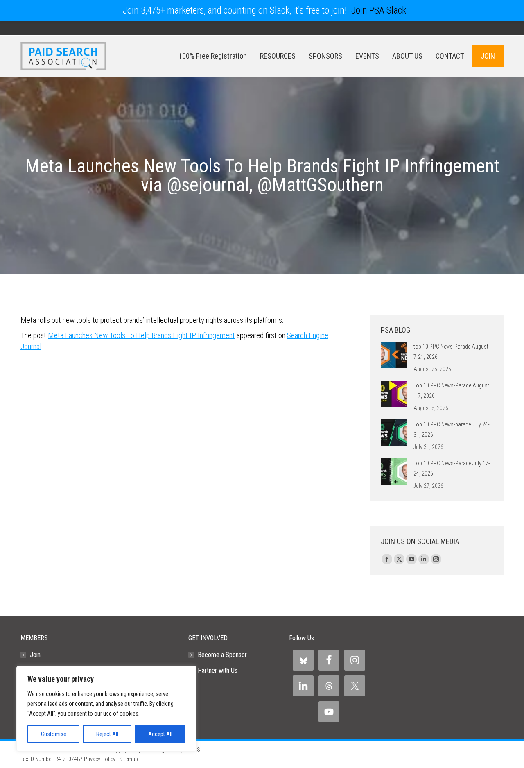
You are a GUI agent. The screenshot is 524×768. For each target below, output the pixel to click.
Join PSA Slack (378, 10)
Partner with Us (217, 670)
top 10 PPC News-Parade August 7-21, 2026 (450, 351)
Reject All (107, 734)
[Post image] (394, 355)
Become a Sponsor (222, 655)
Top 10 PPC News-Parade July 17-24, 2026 (451, 468)
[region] (106, 709)
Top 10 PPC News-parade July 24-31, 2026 (451, 429)
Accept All (160, 734)
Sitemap (128, 759)
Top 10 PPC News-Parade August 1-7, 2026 (451, 390)
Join (35, 655)
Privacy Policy (99, 759)
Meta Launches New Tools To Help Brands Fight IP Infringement (141, 335)
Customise (53, 734)
